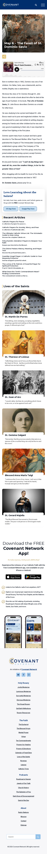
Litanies (23, 765)
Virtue (23, 736)
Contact (23, 821)
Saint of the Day (23, 800)
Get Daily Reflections (23, 708)
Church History (23, 788)
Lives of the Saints (23, 757)
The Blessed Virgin (23, 728)
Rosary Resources (23, 713)
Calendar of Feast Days (23, 753)
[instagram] (29, 675)
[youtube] (18, 675)
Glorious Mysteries (23, 700)
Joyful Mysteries (23, 687)
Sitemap (23, 825)
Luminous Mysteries (23, 691)
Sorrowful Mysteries (23, 696)
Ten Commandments (23, 740)
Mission (23, 817)
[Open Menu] (43, 5)
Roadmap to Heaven (23, 779)
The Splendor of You (23, 792)
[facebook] (23, 675)
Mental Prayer (24, 732)
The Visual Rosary (23, 704)
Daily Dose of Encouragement (23, 796)
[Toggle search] (36, 5)
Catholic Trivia (23, 769)
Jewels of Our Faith (23, 783)
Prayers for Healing (24, 745)
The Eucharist (23, 724)
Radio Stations (23, 812)
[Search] (38, 836)
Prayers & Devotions (23, 749)
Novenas (23, 761)
